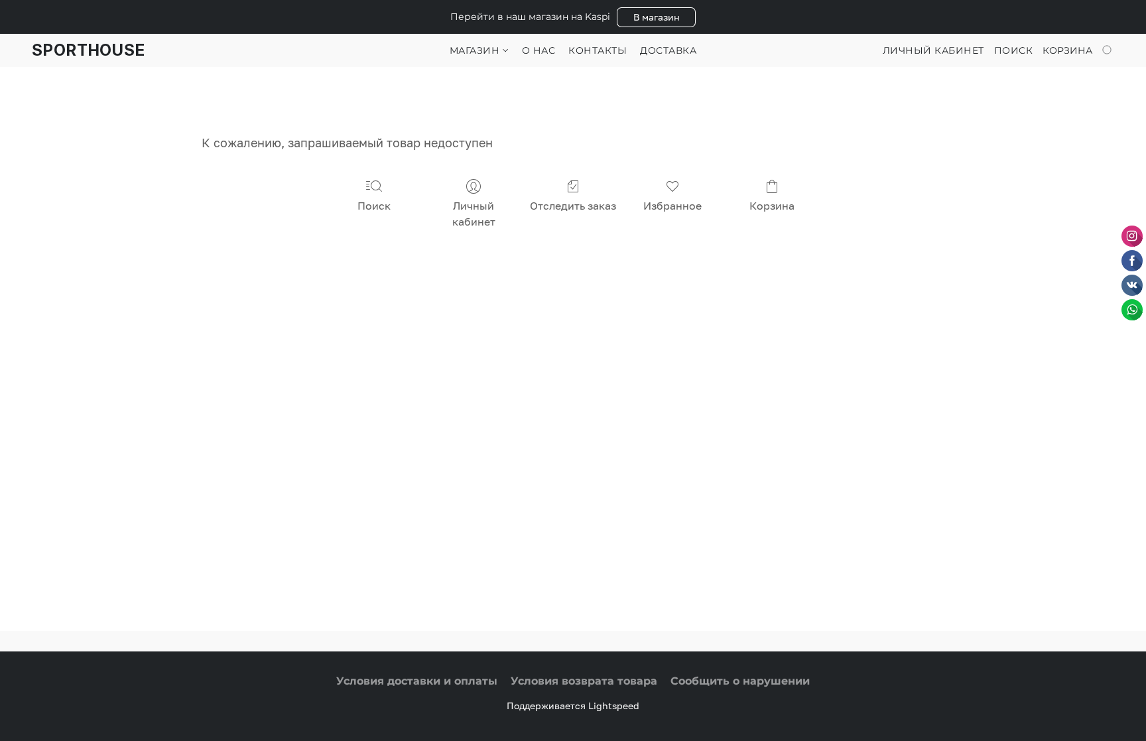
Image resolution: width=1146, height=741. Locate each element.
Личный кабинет (473, 213)
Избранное (672, 205)
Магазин (476, 50)
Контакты (597, 50)
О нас (539, 50)
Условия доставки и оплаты (416, 681)
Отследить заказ (573, 205)
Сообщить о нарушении (740, 681)
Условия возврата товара (584, 681)
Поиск (374, 205)
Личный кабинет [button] (933, 50)
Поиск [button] (1013, 50)
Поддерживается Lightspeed (573, 705)
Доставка (668, 50)
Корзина (772, 205)
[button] (656, 17)
